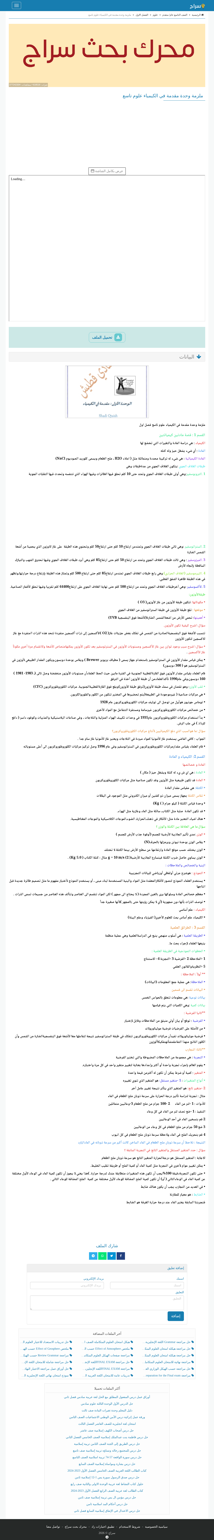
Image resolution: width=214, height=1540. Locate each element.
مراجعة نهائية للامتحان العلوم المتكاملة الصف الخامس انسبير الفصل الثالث (166, 1362)
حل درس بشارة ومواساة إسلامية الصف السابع (107, 1464)
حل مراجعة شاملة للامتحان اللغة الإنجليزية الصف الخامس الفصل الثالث (45, 1362)
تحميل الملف (102, 337)
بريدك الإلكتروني (93, 1278)
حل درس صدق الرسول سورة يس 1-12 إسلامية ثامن (107, 1477)
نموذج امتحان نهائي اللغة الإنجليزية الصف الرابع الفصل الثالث (45, 1375)
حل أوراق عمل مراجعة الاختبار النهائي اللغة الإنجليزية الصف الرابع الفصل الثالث (45, 1368)
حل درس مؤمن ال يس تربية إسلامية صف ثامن (107, 1497)
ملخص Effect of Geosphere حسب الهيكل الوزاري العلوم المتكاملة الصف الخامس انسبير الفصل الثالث (45, 1348)
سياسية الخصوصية (156, 1526)
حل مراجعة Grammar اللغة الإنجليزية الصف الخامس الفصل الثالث (166, 1342)
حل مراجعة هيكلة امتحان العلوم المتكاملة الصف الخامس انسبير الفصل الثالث (166, 1348)
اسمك (180, 1278)
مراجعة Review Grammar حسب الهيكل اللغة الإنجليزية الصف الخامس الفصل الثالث (45, 1355)
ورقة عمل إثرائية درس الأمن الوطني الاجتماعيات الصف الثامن (107, 1417)
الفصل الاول (142, 14)
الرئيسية (196, 14)
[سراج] (197, 5)
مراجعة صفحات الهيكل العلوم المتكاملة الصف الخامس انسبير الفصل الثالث (105, 1355)
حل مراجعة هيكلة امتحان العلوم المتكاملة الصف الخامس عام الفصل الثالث (166, 1355)
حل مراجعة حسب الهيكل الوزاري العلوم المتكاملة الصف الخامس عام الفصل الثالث (166, 1368)
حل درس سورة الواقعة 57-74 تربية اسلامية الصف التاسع (107, 1457)
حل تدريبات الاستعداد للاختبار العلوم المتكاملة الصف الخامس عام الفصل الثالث (45, 1342)
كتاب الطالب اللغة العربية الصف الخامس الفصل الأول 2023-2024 (107, 1470)
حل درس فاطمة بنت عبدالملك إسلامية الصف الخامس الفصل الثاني (107, 1437)
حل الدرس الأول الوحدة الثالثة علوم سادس (107, 1403)
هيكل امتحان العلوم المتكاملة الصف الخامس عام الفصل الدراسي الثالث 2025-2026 (105, 1342)
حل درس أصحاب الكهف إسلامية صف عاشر (107, 1430)
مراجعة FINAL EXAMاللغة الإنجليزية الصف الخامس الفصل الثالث (105, 1368)
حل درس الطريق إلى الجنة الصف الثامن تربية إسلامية (107, 1443)
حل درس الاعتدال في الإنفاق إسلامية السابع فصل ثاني (107, 1510)
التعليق (180, 1292)
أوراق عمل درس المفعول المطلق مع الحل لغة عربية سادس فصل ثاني (107, 1397)
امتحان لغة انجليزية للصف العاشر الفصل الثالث (107, 1423)
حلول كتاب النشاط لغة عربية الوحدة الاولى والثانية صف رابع (107, 1484)
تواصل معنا (53, 1526)
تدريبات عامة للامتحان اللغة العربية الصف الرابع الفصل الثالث (105, 1375)
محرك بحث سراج (76, 1526)
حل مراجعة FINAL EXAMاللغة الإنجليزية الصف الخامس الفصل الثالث (105, 1362)
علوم (155, 14)
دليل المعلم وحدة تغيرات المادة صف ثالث (107, 1410)
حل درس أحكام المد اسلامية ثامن (107, 1504)
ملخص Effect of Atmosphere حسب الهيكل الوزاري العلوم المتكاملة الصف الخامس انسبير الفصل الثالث (105, 1348)
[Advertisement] (107, 134)
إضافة (175, 1316)
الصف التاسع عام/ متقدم (174, 14)
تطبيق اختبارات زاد (103, 1526)
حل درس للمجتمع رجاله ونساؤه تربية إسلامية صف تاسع (107, 1450)
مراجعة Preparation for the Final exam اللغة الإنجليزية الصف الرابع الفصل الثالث (166, 1375)
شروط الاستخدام (129, 1526)
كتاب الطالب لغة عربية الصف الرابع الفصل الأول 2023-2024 (107, 1490)
